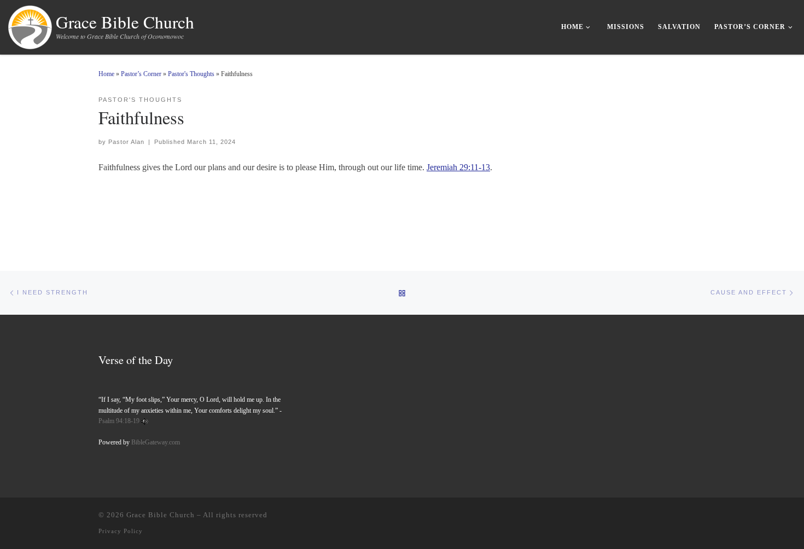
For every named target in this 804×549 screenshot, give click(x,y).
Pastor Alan (126, 141)
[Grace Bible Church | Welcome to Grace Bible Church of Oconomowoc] (30, 24)
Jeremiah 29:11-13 (458, 167)
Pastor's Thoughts (191, 74)
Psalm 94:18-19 (118, 421)
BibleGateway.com (155, 442)
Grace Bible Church (160, 515)
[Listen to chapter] (144, 421)
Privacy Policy (120, 531)
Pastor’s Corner (141, 74)
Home (106, 74)
